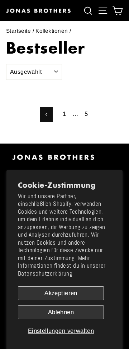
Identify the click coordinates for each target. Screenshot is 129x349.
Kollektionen (51, 31)
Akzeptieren (60, 293)
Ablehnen (61, 312)
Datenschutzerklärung (45, 273)
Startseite (18, 31)
